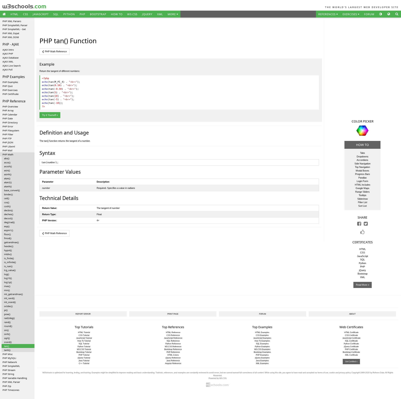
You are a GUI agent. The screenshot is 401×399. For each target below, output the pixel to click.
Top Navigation (362, 167)
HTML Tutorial (84, 332)
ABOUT (352, 314)
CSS (25, 14)
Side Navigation (362, 163)
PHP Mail (7, 150)
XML (160, 14)
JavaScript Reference (173, 338)
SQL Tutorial (84, 344)
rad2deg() (9, 318)
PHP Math (8, 154)
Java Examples (262, 361)
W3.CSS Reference (173, 346)
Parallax (362, 177)
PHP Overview (10, 106)
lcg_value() (10, 270)
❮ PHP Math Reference (54, 51)
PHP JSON (8, 142)
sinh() (7, 334)
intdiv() (8, 254)
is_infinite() (10, 262)
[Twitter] (365, 224)
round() (8, 326)
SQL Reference (173, 341)
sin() (6, 330)
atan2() (8, 182)
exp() (7, 226)
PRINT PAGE (172, 314)
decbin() (8, 210)
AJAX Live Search (12, 65)
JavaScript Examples (262, 338)
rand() (7, 322)
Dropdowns (362, 156)
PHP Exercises (10, 90)
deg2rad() (9, 222)
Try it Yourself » (50, 115)
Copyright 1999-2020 (361, 373)
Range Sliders (362, 191)
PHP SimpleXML (11, 366)
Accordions (362, 160)
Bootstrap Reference (173, 349)
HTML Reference (173, 332)
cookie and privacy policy (340, 373)
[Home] (4, 14)
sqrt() (7, 338)
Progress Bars (362, 174)
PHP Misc (8, 354)
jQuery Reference (173, 358)
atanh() (8, 186)
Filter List (362, 202)
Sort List (362, 206)
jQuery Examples (262, 358)
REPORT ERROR (83, 314)
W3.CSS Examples (262, 349)
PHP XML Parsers (12, 21)
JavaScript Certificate (351, 338)
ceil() (6, 198)
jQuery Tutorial (84, 358)
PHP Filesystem (11, 130)
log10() (8, 278)
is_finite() (9, 258)
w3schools (25, 5)
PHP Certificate (10, 94)
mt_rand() (9, 298)
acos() (7, 162)
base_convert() (12, 190)
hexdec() (8, 246)
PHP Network (10, 362)
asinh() (7, 174)
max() (7, 286)
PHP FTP (7, 138)
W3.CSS (132, 14)
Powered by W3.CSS (218, 378)
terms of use (323, 373)
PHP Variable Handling (15, 378)
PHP (82, 14)
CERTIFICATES (362, 242)
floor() (7, 234)
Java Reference (173, 361)
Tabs (362, 153)
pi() (6, 310)
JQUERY (147, 14)
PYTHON (69, 14)
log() (6, 274)
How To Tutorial (84, 341)
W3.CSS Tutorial (84, 349)
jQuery (362, 270)
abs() (6, 158)
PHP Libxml (9, 146)
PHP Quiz (8, 86)
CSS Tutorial (84, 335)
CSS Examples (262, 335)
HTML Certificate (351, 332)
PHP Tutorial (84, 355)
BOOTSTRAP (98, 14)
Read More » (362, 284)
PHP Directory (10, 122)
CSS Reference (173, 335)
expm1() (8, 230)
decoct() (8, 218)
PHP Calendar (10, 114)
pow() (7, 314)
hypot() (8, 250)
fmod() (7, 238)
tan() (6, 346)
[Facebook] (359, 224)
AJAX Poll (8, 69)
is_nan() (8, 266)
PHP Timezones (11, 389)
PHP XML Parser (11, 381)
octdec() (8, 306)
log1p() (8, 282)
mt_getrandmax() (13, 294)
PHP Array (8, 110)
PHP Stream (9, 370)
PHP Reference (173, 352)
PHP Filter (8, 134)
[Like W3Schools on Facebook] (362, 233)
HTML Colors (173, 355)
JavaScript (362, 256)
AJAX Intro (8, 49)
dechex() (8, 214)
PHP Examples (10, 82)
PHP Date (8, 118)
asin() (7, 170)
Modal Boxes (362, 170)
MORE (172, 14)
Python (362, 263)
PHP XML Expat (11, 33)
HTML (14, 14)
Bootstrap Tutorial (83, 352)
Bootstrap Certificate (351, 352)
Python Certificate (351, 344)
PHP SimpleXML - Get (14, 29)
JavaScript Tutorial (84, 338)
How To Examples (262, 341)
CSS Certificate (351, 335)
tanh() (7, 350)
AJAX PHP (8, 53)
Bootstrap (362, 273)
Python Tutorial (84, 346)
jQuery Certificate (351, 346)
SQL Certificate (351, 341)
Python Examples (262, 346)
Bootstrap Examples (262, 352)
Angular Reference (173, 363)
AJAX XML (8, 61)
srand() (8, 342)
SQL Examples (262, 344)
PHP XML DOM (11, 37)
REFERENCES (327, 14)
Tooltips (362, 195)
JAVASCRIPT (41, 14)
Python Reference (173, 344)
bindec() (8, 194)
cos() (6, 202)
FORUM (369, 14)
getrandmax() (11, 242)
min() (7, 290)
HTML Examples (262, 332)
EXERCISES (350, 14)
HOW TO (116, 14)
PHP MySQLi (9, 358)
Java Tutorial (83, 361)
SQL (56, 14)
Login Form (362, 181)
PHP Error (8, 126)
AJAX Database (10, 57)
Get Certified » (351, 361)
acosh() (8, 166)
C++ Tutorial (84, 363)
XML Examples (262, 363)
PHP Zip (7, 386)
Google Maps (362, 188)
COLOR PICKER (362, 121)
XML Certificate (351, 355)
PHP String (8, 374)
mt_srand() (10, 302)
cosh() (7, 206)
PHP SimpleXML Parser (15, 25)
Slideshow (362, 198)
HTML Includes (362, 184)
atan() (7, 178)
